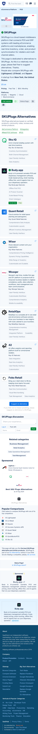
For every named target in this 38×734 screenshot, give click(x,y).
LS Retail (17, 73)
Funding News (8, 683)
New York (19, 77)
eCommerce (16, 710)
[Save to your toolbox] (6, 26)
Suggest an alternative (19, 404)
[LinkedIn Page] (3, 105)
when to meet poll (18, 729)
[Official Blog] (33, 101)
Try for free (12, 203)
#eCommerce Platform (10, 129)
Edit (4, 84)
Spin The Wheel (21, 727)
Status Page (24, 101)
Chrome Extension (9, 677)
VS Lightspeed (10, 518)
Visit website (7, 101)
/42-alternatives (7, 343)
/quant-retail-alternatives (10, 209)
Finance (19, 716)
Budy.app (18, 582)
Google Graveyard (26, 686)
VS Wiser (8, 533)
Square (29, 73)
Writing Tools (7, 713)
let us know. (31, 554)
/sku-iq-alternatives (9, 137)
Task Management (19, 455)
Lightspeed (6, 73)
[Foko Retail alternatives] (4, 378)
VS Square (9, 524)
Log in (4, 427)
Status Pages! (7, 680)
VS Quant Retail (10, 530)
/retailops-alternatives (9, 309)
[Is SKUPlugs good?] (15, 101)
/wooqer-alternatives (9, 270)
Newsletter (6, 689)
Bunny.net (19, 725)
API (10, 661)
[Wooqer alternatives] (4, 272)
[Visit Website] (35, 139)
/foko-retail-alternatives (10, 375)
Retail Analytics (19, 448)
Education (26, 716)
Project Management (21, 713)
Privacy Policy (17, 721)
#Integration (24, 129)
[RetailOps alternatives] (4, 312)
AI (3, 702)
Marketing (30, 708)
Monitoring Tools (8, 716)
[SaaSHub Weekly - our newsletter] (27, 3)
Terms (27, 721)
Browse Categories (9, 670)
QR (4, 212)
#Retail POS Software (9, 132)
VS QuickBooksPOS (12, 536)
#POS (21, 132)
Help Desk (11, 708)
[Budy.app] (4, 170)
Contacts (21, 658)
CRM (4, 708)
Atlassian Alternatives (27, 680)
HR (24, 710)
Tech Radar (24, 670)
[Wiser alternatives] (4, 242)
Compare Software (9, 673)
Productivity (21, 708)
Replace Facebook (26, 673)
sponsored (15, 620)
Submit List (7, 686)
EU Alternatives (15, 552)
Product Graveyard (26, 683)
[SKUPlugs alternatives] (6, 19)
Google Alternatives (27, 677)
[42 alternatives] (4, 345)
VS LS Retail (9, 521)
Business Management (19, 444)
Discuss (29, 658)
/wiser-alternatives (8, 239)
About (5, 661)
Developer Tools (20, 702)
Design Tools (7, 705)
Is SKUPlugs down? (19, 565)
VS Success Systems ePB (14, 527)
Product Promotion (9, 658)
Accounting (7, 710)
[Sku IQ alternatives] (4, 140)
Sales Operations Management (19, 452)
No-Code (9, 702)
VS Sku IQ (8, 539)
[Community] (31, 3)
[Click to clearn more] (19, 611)
